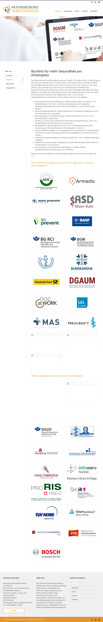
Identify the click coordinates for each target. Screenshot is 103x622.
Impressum (29, 619)
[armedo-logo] (82, 173)
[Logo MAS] (46, 314)
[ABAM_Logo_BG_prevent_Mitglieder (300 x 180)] (46, 213)
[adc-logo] (46, 173)
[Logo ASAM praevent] (46, 193)
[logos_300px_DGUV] (46, 424)
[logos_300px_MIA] (46, 335)
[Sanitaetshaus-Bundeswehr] (82, 254)
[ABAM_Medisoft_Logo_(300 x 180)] (82, 314)
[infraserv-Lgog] (82, 464)
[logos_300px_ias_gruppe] (82, 294)
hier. (33, 156)
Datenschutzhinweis (39, 619)
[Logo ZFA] (82, 525)
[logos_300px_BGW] (82, 234)
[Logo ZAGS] (46, 355)
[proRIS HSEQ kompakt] (46, 484)
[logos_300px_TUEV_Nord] (46, 505)
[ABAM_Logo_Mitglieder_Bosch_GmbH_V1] (46, 545)
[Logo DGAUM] (82, 274)
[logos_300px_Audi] (82, 383)
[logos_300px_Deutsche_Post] (46, 274)
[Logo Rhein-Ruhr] (82, 193)
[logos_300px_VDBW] (82, 335)
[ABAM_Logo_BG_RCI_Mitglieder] (46, 234)
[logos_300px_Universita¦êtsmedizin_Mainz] (46, 525)
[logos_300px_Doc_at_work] (46, 294)
